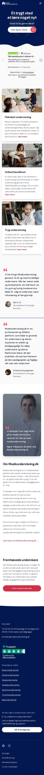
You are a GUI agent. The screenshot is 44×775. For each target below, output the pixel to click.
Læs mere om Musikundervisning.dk (20, 540)
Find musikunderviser (22, 588)
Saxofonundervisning (11, 690)
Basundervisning (9, 700)
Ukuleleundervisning (10, 685)
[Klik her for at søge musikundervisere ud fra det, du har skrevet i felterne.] (33, 29)
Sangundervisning (10, 680)
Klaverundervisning (10, 670)
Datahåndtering (8, 758)
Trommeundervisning (11, 695)
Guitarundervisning (10, 675)
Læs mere (22, 136)
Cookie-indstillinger (10, 767)
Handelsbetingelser (9, 762)
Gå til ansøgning (22, 729)
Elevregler (6, 753)
